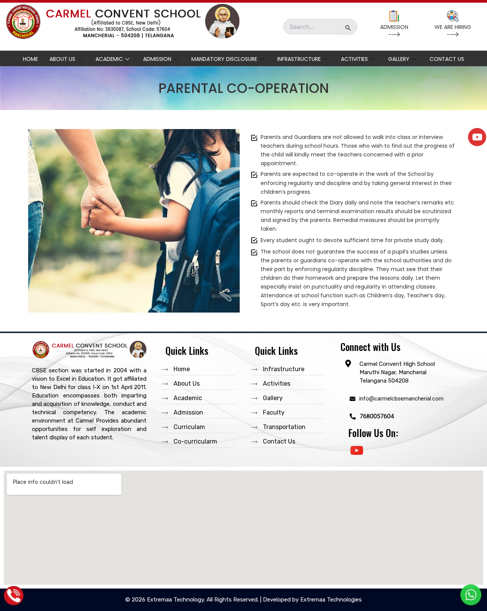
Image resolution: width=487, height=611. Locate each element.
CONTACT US (447, 59)
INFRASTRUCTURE (299, 59)
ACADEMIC (109, 59)
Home (30, 59)
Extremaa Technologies (331, 599)
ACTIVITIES (354, 59)
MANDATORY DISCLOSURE (224, 59)
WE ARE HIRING (452, 27)
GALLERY (398, 59)
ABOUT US (62, 59)
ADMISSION (394, 27)
